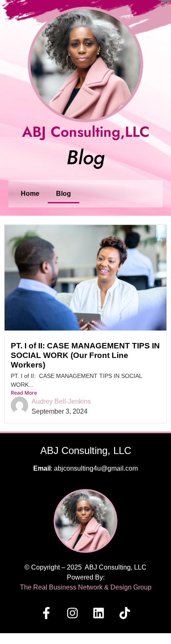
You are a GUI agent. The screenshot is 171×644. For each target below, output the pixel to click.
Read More (24, 393)
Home (30, 193)
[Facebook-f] (46, 613)
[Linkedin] (99, 613)
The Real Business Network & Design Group (85, 587)
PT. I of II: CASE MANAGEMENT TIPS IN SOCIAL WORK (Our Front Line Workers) (85, 355)
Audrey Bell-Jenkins (61, 401)
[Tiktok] (125, 613)
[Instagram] (73, 613)
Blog (63, 193)
